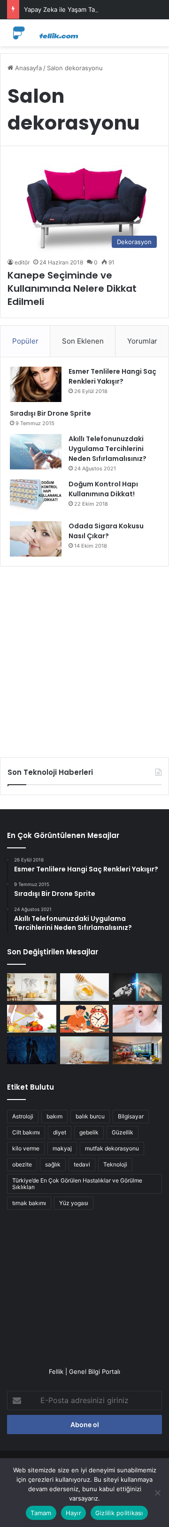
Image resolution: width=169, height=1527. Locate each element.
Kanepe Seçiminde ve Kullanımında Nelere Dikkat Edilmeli (72, 288)
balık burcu (90, 1116)
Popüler (25, 341)
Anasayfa (27, 68)
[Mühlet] (44, 33)
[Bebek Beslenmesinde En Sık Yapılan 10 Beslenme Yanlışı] (137, 1019)
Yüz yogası (73, 1203)
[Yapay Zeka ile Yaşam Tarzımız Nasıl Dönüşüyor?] (137, 987)
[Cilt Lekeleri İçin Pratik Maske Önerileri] (84, 987)
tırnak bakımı (29, 1203)
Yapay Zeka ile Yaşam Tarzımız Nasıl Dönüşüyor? (94, 9)
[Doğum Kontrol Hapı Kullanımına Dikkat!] (35, 497)
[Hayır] (157, 1492)
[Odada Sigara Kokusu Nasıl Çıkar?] (35, 539)
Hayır (73, 1513)
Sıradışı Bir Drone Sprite (50, 413)
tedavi (82, 1164)
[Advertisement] (84, 658)
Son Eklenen (83, 341)
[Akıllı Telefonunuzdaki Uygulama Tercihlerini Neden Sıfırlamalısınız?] (35, 451)
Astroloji (22, 1116)
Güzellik (122, 1132)
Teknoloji (115, 1164)
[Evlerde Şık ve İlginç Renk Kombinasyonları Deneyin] (137, 1050)
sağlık (53, 1164)
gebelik (89, 1132)
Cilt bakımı (26, 1132)
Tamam (41, 1513)
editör (22, 262)
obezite (22, 1164)
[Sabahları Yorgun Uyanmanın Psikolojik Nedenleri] (84, 1050)
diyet (59, 1132)
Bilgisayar (131, 1116)
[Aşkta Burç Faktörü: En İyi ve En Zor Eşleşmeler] (31, 1050)
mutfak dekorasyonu (112, 1148)
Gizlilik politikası (119, 1513)
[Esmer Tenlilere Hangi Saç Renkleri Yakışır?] (35, 384)
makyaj (62, 1148)
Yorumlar (142, 341)
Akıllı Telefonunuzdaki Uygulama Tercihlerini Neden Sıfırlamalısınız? (107, 448)
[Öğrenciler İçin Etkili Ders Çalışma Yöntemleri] (84, 1019)
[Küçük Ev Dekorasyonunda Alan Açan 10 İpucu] (31, 987)
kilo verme (25, 1148)
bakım (54, 1116)
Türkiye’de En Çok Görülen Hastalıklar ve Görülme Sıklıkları (77, 1183)
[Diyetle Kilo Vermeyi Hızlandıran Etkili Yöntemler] (31, 1019)
